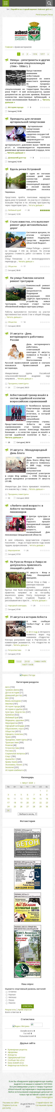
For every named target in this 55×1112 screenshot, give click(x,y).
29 (40, 806)
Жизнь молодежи (13, 701)
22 (40, 802)
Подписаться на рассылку (10, 1106)
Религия (9, 745)
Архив (49, 1105)
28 (34, 806)
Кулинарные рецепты (17, 1049)
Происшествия (12, 742)
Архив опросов (25, 1009)
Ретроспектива (14, 650)
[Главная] (27, 41)
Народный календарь (17, 605)
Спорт (8, 756)
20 (27, 802)
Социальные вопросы (15, 753)
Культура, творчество (15, 712)
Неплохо (12, 997)
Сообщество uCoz (16, 1060)
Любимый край (14, 210)
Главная (9, 47)
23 (47, 802)
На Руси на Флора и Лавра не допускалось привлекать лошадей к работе (28, 565)
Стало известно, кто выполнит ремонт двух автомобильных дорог (29, 225)
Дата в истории (12, 692)
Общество (12, 266)
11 (15, 798)
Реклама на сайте (11, 1102)
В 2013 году (32, 632)
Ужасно (11, 1003)
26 (21, 806)
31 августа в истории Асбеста (28, 616)
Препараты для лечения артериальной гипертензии (27, 120)
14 (34, 798)
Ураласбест (10, 759)
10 (8, 798)
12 (21, 798)
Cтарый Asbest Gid (44, 1102)
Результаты (10, 1009)
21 (34, 802)
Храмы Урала (11, 762)
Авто (7, 687)
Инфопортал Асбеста (18, 1065)
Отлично (12, 991)
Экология (9, 767)
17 (8, 802)
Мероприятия (14, 550)
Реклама (9, 750)
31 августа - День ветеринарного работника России (27, 336)
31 (8, 810)
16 (47, 798)
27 (27, 806)
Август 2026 (27, 783)
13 (27, 798)
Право (8, 737)
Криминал (9, 714)
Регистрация (41, 14)
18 (15, 802)
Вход (50, 14)
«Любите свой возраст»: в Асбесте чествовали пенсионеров (26, 508)
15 (40, 798)
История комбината (14, 770)
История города (15, 107)
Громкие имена (12, 690)
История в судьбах (13, 709)
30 (47, 806)
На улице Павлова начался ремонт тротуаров (27, 279)
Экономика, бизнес (14, 764)
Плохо (11, 1000)
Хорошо (12, 994)
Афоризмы (12, 1052)
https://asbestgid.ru (44, 1097)
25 (15, 806)
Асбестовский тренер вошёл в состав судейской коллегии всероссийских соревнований (29, 398)
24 (8, 806)
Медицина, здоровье (14, 720)
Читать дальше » (16, 152)
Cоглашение (41, 1105)
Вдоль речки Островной (25, 169)
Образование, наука (14, 728)
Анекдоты (12, 1055)
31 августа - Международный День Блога (28, 451)
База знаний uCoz (16, 1062)
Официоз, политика (14, 734)
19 (21, 802)
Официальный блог (16, 1057)
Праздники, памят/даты (18, 383)
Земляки (9, 703)
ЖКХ (7, 698)
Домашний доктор (17, 157)
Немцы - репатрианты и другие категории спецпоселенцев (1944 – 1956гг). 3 (30, 63)
